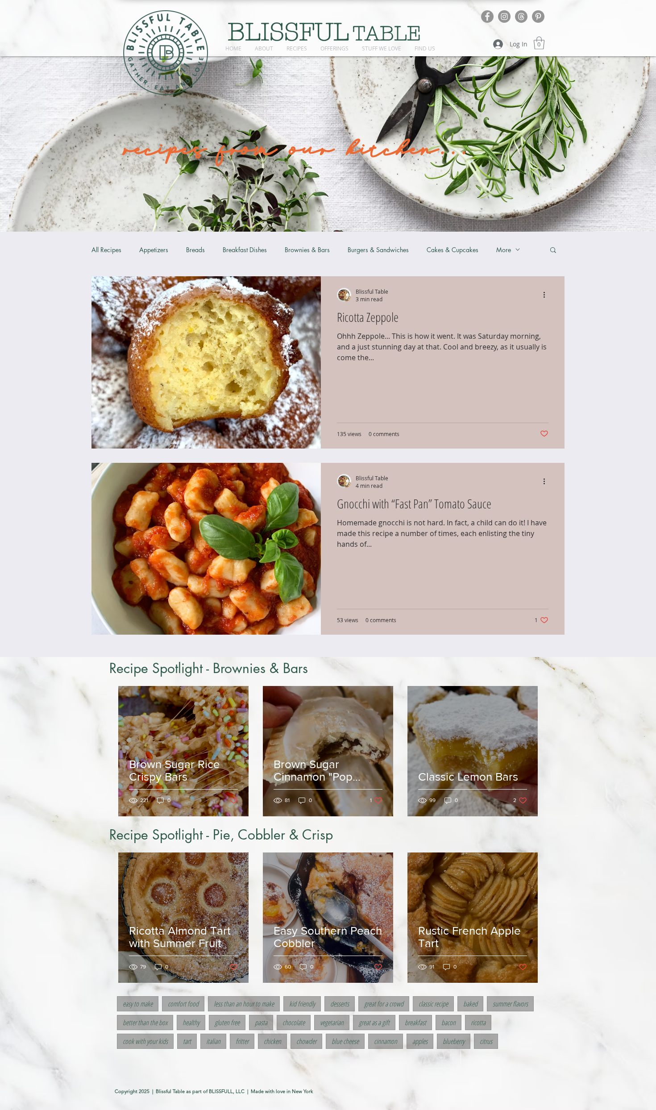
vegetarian (332, 1022)
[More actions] (547, 295)
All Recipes (106, 250)
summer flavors (510, 1004)
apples (420, 1041)
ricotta (478, 1022)
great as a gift (374, 1022)
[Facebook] (487, 16)
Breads (195, 250)
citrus (486, 1041)
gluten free (227, 1022)
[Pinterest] (538, 16)
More (503, 250)
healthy (191, 1022)
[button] (539, 43)
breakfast (415, 1022)
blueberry (454, 1041)
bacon (448, 1022)
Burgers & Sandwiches (378, 250)
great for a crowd (383, 1004)
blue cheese (345, 1041)
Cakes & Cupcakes (452, 250)
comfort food (183, 1004)
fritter (242, 1041)
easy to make (138, 1004)
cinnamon (385, 1041)
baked (470, 1004)
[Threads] (521, 16)
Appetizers (153, 250)
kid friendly (302, 1004)
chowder (306, 1041)
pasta (261, 1022)
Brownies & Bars (307, 250)
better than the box (145, 1022)
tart (187, 1041)
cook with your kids (145, 1041)
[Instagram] (504, 16)
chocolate (293, 1022)
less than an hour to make (244, 1004)
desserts (339, 1004)
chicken (272, 1041)
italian (213, 1041)
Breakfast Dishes (245, 250)
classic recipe (433, 1004)
